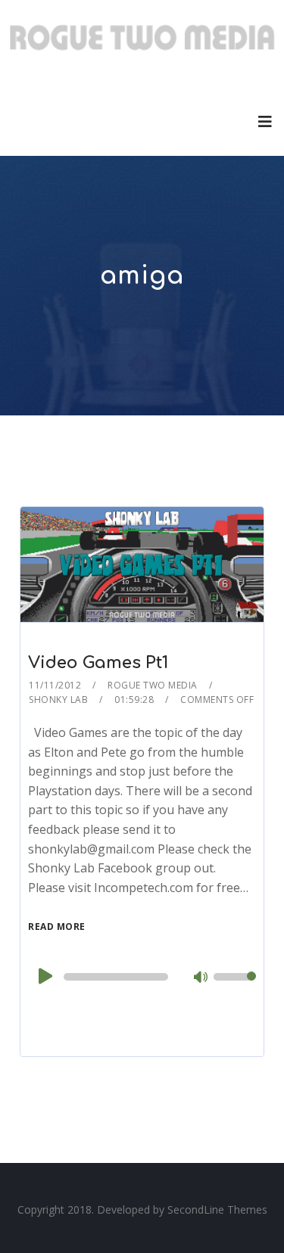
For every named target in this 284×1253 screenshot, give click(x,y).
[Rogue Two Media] (142, 43)
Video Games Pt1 (98, 663)
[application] (142, 977)
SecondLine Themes (217, 1209)
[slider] (235, 986)
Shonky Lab (58, 699)
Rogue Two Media (153, 685)
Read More (57, 926)
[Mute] (201, 978)
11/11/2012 (55, 685)
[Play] (44, 976)
